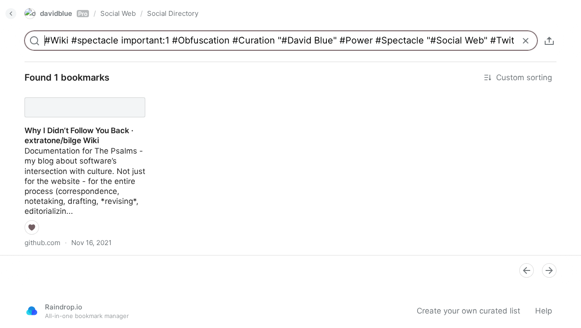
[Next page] (549, 270)
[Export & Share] (549, 41)
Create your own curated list (468, 310)
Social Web (118, 13)
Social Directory (172, 13)
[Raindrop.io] (32, 311)
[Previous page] (526, 270)
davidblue (64, 13)
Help (543, 310)
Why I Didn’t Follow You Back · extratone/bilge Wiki (70, 99)
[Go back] (10, 13)
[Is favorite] (32, 227)
